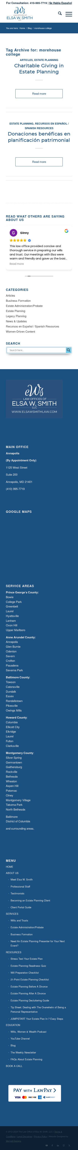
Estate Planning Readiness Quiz (28, 966)
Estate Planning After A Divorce (28, 993)
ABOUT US (12, 873)
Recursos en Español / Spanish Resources (32, 326)
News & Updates (16, 321)
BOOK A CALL (14, 1066)
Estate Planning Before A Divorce (29, 986)
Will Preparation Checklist (25, 972)
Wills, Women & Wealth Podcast (28, 1031)
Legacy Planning (16, 316)
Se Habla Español (60, 3)
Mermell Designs (13, 1140)
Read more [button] (55, 264)
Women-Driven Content (20, 331)
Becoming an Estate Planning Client (30, 900)
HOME (9, 866)
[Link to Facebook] (52, 1145)
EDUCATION (13, 1025)
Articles (26, 60)
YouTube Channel (20, 1038)
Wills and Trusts (19, 920)
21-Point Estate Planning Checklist (30, 979)
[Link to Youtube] (46, 1145)
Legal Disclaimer (24, 1136)
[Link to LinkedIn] (58, 1145)
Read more (39, 93)
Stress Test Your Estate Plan (27, 958)
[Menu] (67, 14)
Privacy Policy (40, 1136)
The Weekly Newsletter (23, 1052)
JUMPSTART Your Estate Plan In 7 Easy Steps (37, 1018)
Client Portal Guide (21, 907)
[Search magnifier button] (68, 350)
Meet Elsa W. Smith (22, 879)
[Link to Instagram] (63, 1145)
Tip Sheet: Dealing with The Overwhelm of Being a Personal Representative (38, 1009)
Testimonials (17, 893)
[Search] (58, 14)
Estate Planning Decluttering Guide (30, 1000)
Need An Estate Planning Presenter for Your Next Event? (38, 943)
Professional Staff (20, 886)
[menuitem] (58, 14)
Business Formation (18, 301)
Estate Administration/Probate (24, 306)
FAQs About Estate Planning (26, 1059)
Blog (13, 1045)
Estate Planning (46, 60)
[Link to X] (69, 1145)
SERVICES (12, 914)
